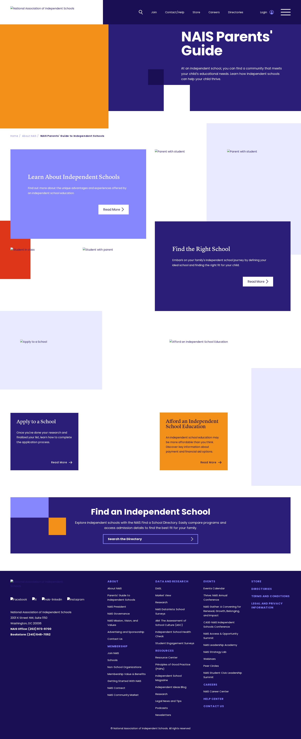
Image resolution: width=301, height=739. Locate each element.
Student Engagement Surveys (174, 643)
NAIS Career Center (216, 691)
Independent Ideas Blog (170, 687)
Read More (112, 209)
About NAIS (114, 588)
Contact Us (114, 639)
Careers (214, 12)
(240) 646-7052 (39, 634)
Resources (164, 651)
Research (161, 602)
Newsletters (163, 715)
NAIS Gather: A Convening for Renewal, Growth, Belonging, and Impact (222, 611)
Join (154, 12)
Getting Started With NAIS (124, 681)
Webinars (209, 659)
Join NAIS (113, 653)
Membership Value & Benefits (126, 674)
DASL (158, 588)
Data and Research (171, 581)
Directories (235, 12)
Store (196, 12)
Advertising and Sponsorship (125, 632)
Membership (117, 646)
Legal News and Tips (168, 701)
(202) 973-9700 (39, 629)
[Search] (141, 12)
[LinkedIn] (52, 599)
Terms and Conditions (270, 596)
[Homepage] (42, 12)
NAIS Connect (116, 688)
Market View (163, 595)
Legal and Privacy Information (267, 605)
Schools (112, 660)
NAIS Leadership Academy (220, 645)
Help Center (213, 699)
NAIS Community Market (123, 695)
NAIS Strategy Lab (214, 652)
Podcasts (161, 708)
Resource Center (166, 657)
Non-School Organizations (124, 667)
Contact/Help (174, 12)
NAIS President (116, 606)
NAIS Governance (118, 613)
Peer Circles (211, 666)
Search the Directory (125, 539)
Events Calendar (214, 588)
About (112, 581)
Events (209, 581)
